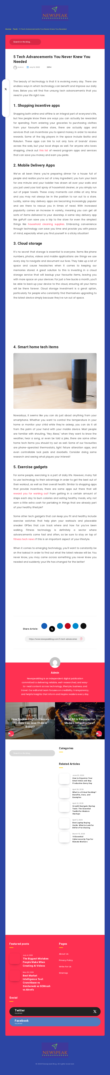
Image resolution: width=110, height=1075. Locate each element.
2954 (49, 67)
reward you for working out (30, 493)
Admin (55, 672)
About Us (63, 953)
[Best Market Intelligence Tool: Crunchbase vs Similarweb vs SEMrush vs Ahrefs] (14, 975)
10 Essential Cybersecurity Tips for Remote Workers (82, 839)
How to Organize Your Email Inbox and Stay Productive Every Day (82, 780)
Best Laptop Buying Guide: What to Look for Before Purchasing (83, 825)
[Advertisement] (55, 322)
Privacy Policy (66, 960)
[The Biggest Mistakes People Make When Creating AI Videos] (14, 958)
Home (8, 29)
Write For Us (65, 966)
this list (43, 150)
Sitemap (63, 972)
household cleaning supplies (46, 224)
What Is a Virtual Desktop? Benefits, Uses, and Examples (84, 794)
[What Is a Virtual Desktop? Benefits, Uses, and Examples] (64, 792)
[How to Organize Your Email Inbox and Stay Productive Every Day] (64, 778)
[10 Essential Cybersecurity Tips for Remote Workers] (64, 837)
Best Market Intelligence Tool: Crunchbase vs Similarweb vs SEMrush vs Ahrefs (36, 982)
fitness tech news (24, 539)
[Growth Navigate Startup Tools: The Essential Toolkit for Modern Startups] (64, 806)
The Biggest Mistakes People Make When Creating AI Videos (36, 962)
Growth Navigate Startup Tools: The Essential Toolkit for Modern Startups (83, 810)
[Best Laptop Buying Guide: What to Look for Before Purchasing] (64, 823)
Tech (15, 29)
